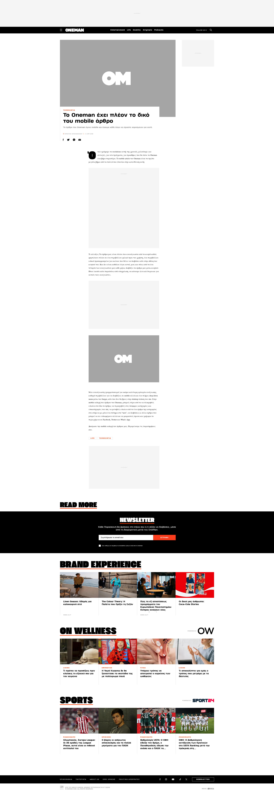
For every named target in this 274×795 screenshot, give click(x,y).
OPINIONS (106, 737)
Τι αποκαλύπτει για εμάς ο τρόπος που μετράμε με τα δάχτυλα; (194, 673)
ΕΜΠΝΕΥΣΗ (107, 668)
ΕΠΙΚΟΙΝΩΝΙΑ (66, 779)
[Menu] (61, 30)
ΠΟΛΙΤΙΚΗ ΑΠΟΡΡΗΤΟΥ (129, 779)
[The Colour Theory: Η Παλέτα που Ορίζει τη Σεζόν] (117, 585)
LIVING (66, 668)
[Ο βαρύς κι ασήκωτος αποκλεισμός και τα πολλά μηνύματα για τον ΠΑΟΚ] (117, 721)
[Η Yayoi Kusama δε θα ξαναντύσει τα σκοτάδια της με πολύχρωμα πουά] (117, 651)
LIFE (93, 438)
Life (129, 30)
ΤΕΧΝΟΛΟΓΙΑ (69, 110)
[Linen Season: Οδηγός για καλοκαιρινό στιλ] (79, 585)
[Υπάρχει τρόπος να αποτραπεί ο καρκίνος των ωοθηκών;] (156, 651)
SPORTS (76, 701)
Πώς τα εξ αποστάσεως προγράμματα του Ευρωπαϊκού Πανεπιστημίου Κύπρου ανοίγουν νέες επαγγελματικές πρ (155, 607)
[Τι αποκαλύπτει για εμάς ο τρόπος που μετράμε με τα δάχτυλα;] (195, 651)
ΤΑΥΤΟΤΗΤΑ (81, 779)
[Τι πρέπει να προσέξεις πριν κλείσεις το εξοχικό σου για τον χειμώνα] (79, 651)
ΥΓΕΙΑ (143, 668)
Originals (147, 30)
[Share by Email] (80, 140)
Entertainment (117, 30)
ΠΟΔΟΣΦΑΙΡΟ (69, 737)
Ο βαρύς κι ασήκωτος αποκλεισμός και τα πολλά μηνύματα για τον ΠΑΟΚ (116, 743)
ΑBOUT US (94, 779)
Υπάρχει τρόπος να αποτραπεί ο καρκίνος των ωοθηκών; (155, 673)
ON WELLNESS (88, 631)
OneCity (137, 30)
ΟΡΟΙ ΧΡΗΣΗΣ (109, 779)
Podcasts (159, 30)
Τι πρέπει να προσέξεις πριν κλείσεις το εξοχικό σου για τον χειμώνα (79, 673)
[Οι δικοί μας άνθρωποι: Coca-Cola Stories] (195, 585)
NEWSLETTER (203, 779)
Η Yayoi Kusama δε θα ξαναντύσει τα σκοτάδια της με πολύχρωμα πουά (117, 673)
